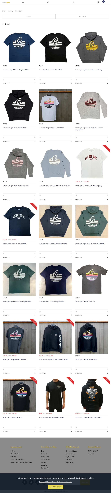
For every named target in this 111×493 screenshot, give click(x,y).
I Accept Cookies (55, 487)
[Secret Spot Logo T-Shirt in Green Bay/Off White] (19, 279)
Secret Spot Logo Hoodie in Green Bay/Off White (89, 244)
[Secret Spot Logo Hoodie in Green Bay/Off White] (91, 221)
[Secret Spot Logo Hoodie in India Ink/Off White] (55, 221)
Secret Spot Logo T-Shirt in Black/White (50, 70)
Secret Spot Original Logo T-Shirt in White (51, 128)
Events (43, 462)
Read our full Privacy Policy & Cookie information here (55, 482)
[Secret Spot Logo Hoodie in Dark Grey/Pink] (19, 163)
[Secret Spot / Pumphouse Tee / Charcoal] (19, 337)
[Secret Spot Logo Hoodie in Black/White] (19, 105)
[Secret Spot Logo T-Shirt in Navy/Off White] (55, 279)
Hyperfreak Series (71, 451)
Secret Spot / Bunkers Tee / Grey (85, 302)
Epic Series (69, 459)
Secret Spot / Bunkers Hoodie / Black (86, 360)
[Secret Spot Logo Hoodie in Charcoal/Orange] (91, 47)
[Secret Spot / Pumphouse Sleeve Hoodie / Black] (55, 337)
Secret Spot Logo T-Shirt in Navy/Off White (51, 302)
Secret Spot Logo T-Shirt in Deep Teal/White (16, 70)
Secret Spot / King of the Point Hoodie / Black (88, 418)
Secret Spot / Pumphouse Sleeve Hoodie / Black (53, 360)
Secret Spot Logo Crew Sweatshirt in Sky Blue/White (54, 186)
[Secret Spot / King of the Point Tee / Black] (55, 395)
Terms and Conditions (18, 459)
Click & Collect (15, 454)
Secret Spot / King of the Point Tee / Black (51, 418)
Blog (42, 451)
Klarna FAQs (45, 457)
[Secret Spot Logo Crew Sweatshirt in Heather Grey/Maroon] (91, 105)
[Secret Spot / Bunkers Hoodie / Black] (91, 337)
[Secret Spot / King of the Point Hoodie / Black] (91, 395)
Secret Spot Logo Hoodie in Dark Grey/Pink (15, 186)
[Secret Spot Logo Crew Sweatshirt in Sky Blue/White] (55, 163)
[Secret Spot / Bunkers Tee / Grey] (91, 279)
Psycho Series (70, 457)
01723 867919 (93, 451)
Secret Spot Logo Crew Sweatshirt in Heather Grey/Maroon (89, 129)
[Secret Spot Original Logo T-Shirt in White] (55, 105)
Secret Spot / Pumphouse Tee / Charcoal (15, 360)
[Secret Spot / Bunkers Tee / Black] (19, 395)
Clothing (44, 465)
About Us (44, 454)
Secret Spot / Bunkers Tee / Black (12, 418)
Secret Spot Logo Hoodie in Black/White (14, 128)
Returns (13, 457)
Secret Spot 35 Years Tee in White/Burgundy (88, 186)
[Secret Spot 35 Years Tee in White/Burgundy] (91, 163)
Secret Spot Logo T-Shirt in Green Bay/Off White (17, 302)
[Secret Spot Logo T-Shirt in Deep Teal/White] (19, 47)
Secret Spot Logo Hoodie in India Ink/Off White (53, 244)
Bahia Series (69, 462)
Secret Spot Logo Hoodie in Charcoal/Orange (88, 70)
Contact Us (44, 468)
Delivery (13, 451)
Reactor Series (70, 454)
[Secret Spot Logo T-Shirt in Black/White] (55, 47)
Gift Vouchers (45, 459)
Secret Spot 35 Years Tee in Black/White (14, 244)
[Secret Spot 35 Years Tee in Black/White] (19, 221)
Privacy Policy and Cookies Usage (21, 462)
